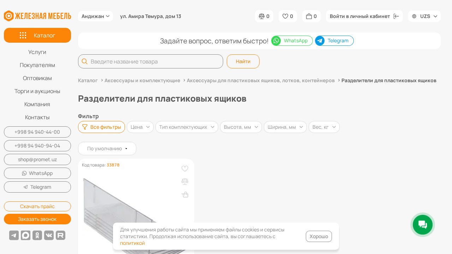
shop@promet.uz (37, 159)
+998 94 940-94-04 (37, 145)
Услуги (37, 52)
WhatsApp (41, 173)
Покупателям (37, 65)
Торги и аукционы (37, 91)
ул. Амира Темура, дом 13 (150, 16)
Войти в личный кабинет (360, 16)
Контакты (37, 117)
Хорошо (319, 236)
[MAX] (25, 235)
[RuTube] (60, 235)
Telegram (40, 186)
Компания (37, 104)
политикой (132, 243)
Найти (243, 61)
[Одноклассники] (37, 235)
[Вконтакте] (49, 235)
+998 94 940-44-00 (37, 131)
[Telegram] (14, 235)
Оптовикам (37, 78)
